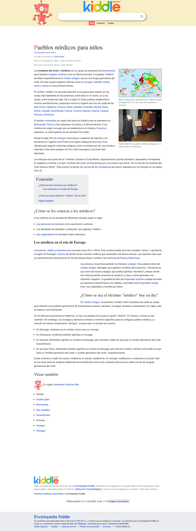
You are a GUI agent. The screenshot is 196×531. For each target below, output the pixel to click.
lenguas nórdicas (57, 74)
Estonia (86, 110)
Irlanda (97, 106)
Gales (70, 106)
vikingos (61, 138)
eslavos (42, 250)
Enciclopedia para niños (45, 52)
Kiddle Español (41, 526)
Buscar (141, 16)
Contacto (107, 526)
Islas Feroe (39, 106)
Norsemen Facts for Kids (66, 384)
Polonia (38, 114)
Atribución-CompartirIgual (88, 489)
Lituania (104, 110)
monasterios (104, 166)
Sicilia (37, 110)
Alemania (49, 114)
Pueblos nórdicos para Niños (49, 493)
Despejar (135, 16)
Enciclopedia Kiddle (84, 486)
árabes (50, 250)
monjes (87, 166)
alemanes (46, 224)
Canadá (45, 110)
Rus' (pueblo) (43, 409)
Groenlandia (57, 110)
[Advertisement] (98, 34)
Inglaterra (51, 106)
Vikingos (40, 430)
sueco (37, 85)
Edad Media (93, 159)
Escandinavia (108, 70)
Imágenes (101, 23)
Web (92, 23)
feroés (106, 82)
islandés (97, 82)
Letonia (95, 110)
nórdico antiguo (71, 78)
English (111, 23)
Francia (68, 110)
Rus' (89, 250)
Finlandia (88, 106)
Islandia (78, 106)
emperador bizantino (134, 279)
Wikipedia (82, 523)
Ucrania (77, 110)
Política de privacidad (89, 526)
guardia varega (150, 282)
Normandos (59, 56)
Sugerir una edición (119, 501)
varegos (132, 264)
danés (45, 85)
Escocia (61, 106)
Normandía (39, 124)
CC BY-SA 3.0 (80, 520)
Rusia (105, 106)
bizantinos (62, 250)
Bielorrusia (134, 257)
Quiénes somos (69, 526)
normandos (50, 120)
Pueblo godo (42, 399)
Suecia (61, 254)
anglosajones (47, 234)
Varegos (40, 425)
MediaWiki (124, 523)
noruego (88, 82)
